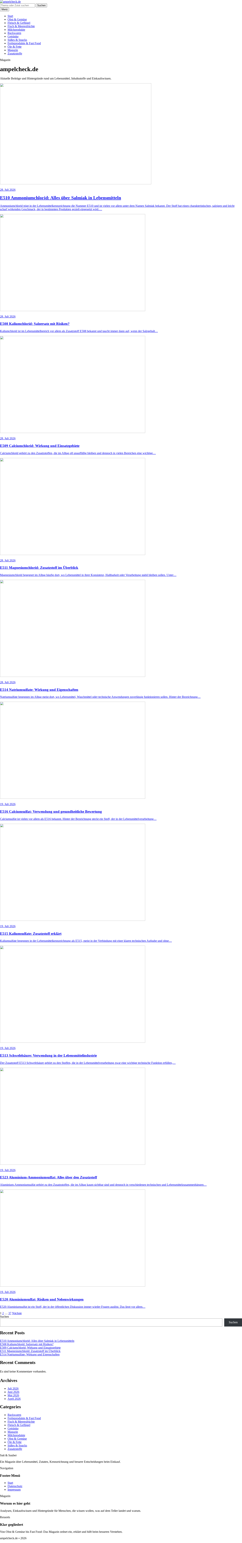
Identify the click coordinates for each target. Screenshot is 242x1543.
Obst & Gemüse (17, 19)
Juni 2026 (13, 1392)
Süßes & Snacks (17, 39)
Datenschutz (15, 1486)
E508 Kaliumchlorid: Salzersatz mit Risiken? (27, 1344)
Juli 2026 (13, 1388)
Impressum (14, 1489)
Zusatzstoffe (15, 53)
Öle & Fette (15, 46)
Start (10, 16)
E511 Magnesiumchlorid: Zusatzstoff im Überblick (30, 1351)
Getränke (13, 36)
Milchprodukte (16, 29)
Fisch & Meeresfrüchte (21, 26)
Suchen (41, 5)
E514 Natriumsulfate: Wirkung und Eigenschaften (30, 1354)
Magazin (13, 50)
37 (9, 1313)
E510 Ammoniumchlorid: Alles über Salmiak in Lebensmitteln (37, 1340)
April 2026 (14, 1398)
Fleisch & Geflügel (19, 22)
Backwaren (14, 33)
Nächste (17, 1313)
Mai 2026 (13, 1395)
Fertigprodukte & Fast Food (24, 43)
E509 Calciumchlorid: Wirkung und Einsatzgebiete (30, 1347)
